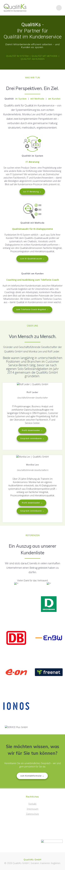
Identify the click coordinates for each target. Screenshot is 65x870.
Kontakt (32, 803)
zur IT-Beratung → (32, 192)
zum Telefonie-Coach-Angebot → (32, 309)
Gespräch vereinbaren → (32, 438)
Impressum (32, 808)
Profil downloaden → (32, 430)
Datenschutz (32, 813)
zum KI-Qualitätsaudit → (32, 259)
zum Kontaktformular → (32, 776)
